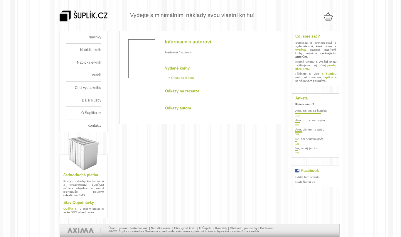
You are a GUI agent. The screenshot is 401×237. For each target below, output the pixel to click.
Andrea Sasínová (146, 231)
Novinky (94, 37)
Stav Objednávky (78, 202)
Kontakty (94, 125)
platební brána (203, 231)
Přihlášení (267, 228)
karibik (255, 231)
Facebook (310, 170)
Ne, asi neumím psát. (309, 138)
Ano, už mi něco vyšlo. (310, 120)
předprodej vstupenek (175, 231)
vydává (300, 49)
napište (328, 77)
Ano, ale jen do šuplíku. (311, 110)
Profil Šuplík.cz (305, 182)
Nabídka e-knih (89, 62)
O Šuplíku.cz (91, 113)
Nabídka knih (90, 50)
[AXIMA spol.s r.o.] (80, 230)
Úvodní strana (118, 228)
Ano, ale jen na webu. (310, 129)
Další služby (91, 100)
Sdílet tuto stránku (307, 177)
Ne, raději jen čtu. (307, 148)
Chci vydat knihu (88, 88)
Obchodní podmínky (243, 228)
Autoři (96, 75)
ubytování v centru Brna (231, 231)
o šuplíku (329, 73)
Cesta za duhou (182, 77)
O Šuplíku (206, 228)
